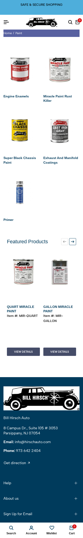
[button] (64, 241)
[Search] (70, 22)
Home (7, 33)
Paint (18, 33)
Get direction (15, 463)
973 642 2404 (28, 450)
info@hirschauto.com (33, 442)
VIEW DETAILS (23, 351)
